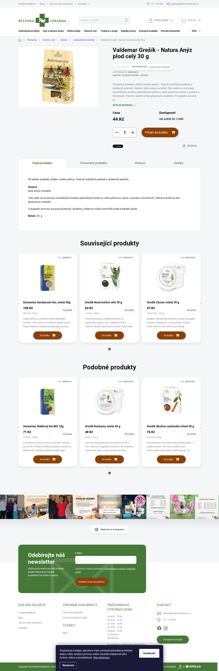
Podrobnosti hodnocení (160, 67)
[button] (109, 349)
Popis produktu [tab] (42, 163)
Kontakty (82, 4)
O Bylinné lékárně (26, 4)
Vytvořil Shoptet (168, 666)
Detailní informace (123, 105)
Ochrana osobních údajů (75, 617)
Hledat (126, 20)
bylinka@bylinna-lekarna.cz (176, 613)
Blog (42, 4)
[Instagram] (165, 627)
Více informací (101, 657)
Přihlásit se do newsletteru (92, 582)
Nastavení (68, 665)
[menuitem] (29, 31)
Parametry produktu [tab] (93, 163)
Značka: (130, 75)
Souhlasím (149, 653)
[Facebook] (159, 627)
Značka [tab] (178, 163)
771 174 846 (169, 619)
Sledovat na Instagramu (112, 529)
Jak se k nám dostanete (61, 4)
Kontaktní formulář (172, 639)
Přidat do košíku (156, 132)
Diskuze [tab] (140, 163)
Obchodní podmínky (73, 612)
